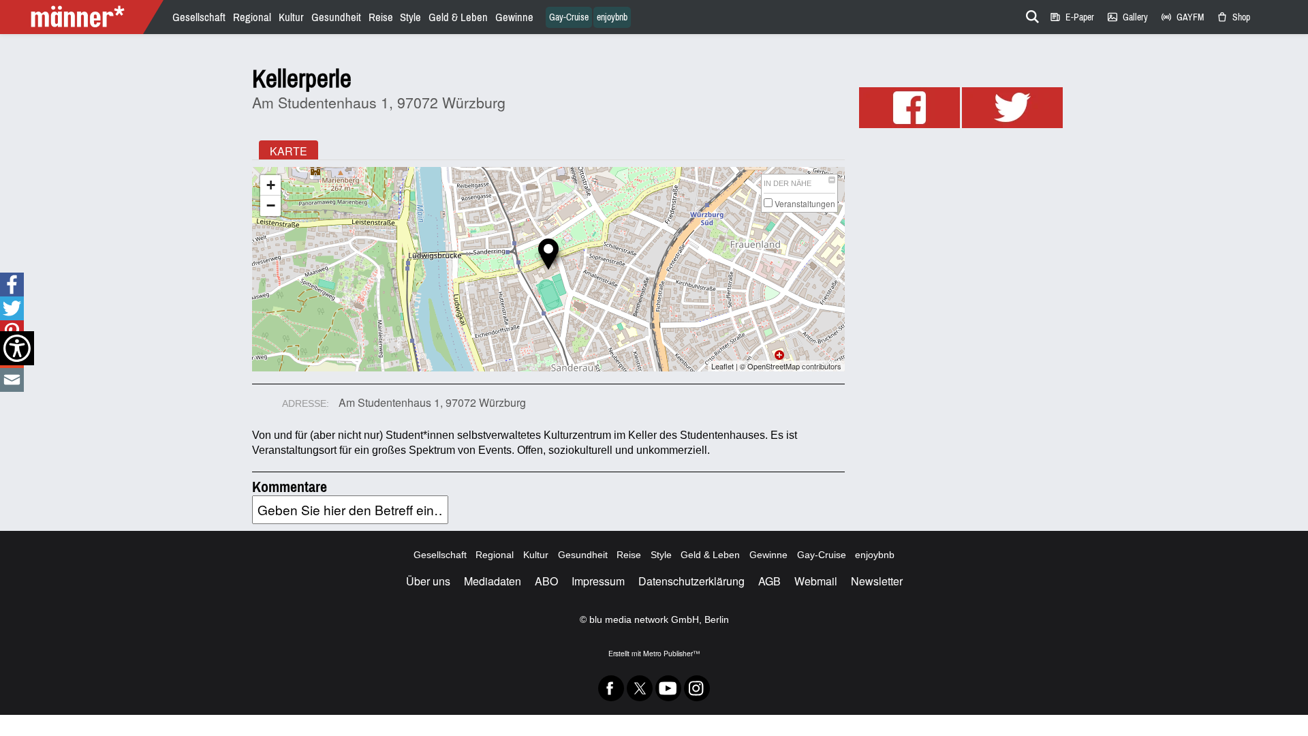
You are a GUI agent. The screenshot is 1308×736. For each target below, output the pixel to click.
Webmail (815, 581)
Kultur (291, 17)
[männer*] (83, 17)
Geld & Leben (458, 17)
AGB (769, 581)
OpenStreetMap (773, 366)
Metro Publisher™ (671, 653)
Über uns (428, 581)
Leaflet (722, 366)
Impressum (598, 581)
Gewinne (514, 17)
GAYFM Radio (1182, 17)
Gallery (1127, 17)
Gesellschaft (198, 17)
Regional (252, 17)
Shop (1233, 17)
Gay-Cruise (569, 17)
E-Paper (1071, 17)
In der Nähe (787, 183)
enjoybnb (612, 17)
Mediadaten (492, 581)
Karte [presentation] (288, 151)
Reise (381, 17)
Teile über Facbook (11, 284)
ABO (546, 581)
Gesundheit (336, 17)
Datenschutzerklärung (691, 581)
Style (410, 17)
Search (1030, 14)
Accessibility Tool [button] (17, 348)
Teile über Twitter (12, 308)
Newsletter (877, 581)
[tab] (288, 149)
